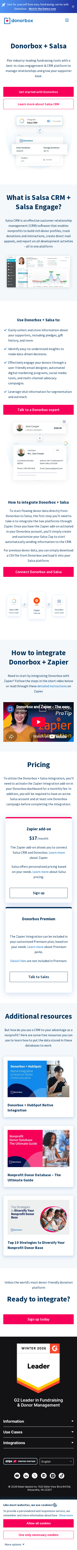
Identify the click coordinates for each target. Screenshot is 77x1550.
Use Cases (12, 1432)
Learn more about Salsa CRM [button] (38, 104)
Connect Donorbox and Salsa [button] (38, 571)
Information (13, 1421)
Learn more (57, 852)
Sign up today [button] (38, 1319)
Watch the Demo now (42, 9)
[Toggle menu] (67, 21)
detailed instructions (52, 686)
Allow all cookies (38, 1523)
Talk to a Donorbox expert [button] (38, 409)
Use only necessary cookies (39, 1535)
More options (13, 1544)
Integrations (14, 1443)
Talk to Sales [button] (38, 976)
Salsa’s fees (18, 961)
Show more (66, 1515)
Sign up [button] (39, 892)
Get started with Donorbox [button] (38, 92)
